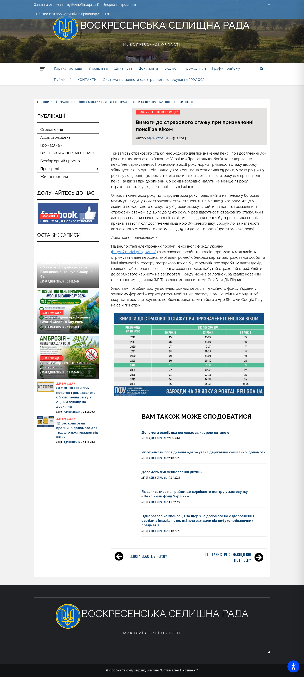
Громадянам (51, 145)
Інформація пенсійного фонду (158, 112)
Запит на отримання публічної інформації (66, 5)
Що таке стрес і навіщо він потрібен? (228, 557)
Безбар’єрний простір (60, 161)
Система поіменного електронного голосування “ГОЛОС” (153, 80)
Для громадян (51, 312)
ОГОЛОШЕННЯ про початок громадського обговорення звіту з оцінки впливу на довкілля (76, 397)
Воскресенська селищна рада (165, 25)
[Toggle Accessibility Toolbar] (293, 666)
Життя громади (54, 176)
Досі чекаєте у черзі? (148, 556)
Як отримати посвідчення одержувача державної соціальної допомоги (203, 452)
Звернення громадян (119, 5)
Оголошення (51, 129)
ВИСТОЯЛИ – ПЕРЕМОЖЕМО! (67, 153)
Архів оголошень (55, 137)
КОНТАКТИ (87, 80)
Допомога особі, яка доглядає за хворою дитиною (185, 433)
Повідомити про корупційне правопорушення (72, 14)
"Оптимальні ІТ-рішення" (179, 670)
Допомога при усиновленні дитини (172, 472)
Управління (98, 68)
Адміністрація (158, 138)
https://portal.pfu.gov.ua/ (134, 252)
